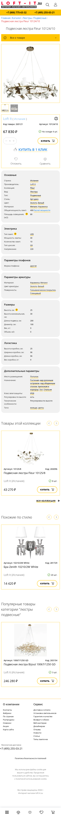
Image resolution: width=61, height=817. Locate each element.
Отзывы (37, 729)
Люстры (27, 18)
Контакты (7, 710)
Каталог (16, 18)
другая (33, 265)
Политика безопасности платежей (30, 758)
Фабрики (7, 713)
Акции (6, 726)
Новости (37, 732)
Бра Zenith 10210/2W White (21, 567)
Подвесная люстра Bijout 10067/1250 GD (30, 664)
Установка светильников (44, 713)
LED (32, 234)
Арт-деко (34, 199)
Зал (41, 389)
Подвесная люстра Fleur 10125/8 (24, 473)
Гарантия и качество (42, 716)
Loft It (7, 118)
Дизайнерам (39, 726)
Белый (41, 202)
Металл (33, 206)
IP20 (32, 393)
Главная (6, 18)
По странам (8, 716)
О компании (11, 704)
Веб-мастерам (39, 723)
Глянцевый (35, 293)
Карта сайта (8, 729)
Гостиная (34, 380)
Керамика (43, 206)
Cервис (38, 704)
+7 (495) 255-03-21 (44, 12)
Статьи (36, 736)
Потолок (34, 376)
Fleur (32, 188)
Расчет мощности (42, 210)
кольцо (33, 407)
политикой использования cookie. (31, 778)
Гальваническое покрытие (43, 290)
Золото (33, 202)
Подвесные (39, 18)
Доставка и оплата (41, 710)
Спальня (48, 389)
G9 (31, 245)
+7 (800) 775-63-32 (16, 12)
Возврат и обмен (41, 719)
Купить (45, 141)
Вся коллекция (46, 500)
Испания (19, 119)
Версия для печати (56, 118)
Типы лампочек (40, 739)
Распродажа (8, 719)
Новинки (7, 723)
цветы (41, 407)
